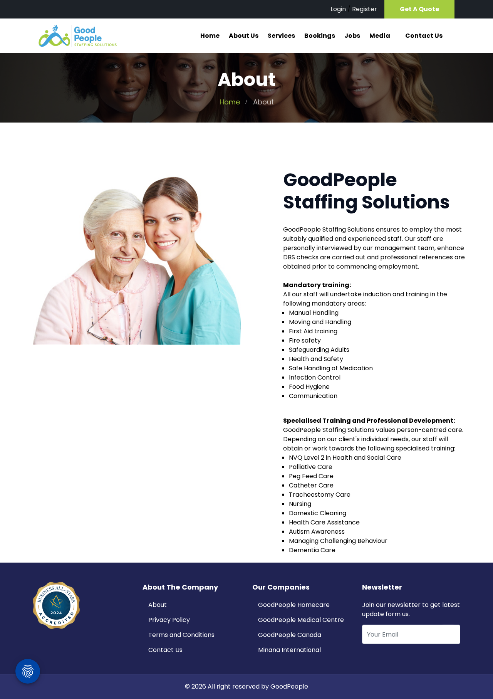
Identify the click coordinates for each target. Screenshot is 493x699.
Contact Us (424, 35)
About (157, 604)
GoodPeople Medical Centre (301, 619)
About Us (243, 35)
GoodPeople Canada (289, 634)
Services (281, 35)
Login (338, 9)
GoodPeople (289, 686)
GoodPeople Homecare (294, 604)
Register (364, 9)
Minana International (289, 649)
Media (379, 35)
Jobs (352, 35)
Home (210, 35)
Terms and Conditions (181, 634)
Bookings (319, 35)
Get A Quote (419, 9)
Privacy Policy (169, 619)
